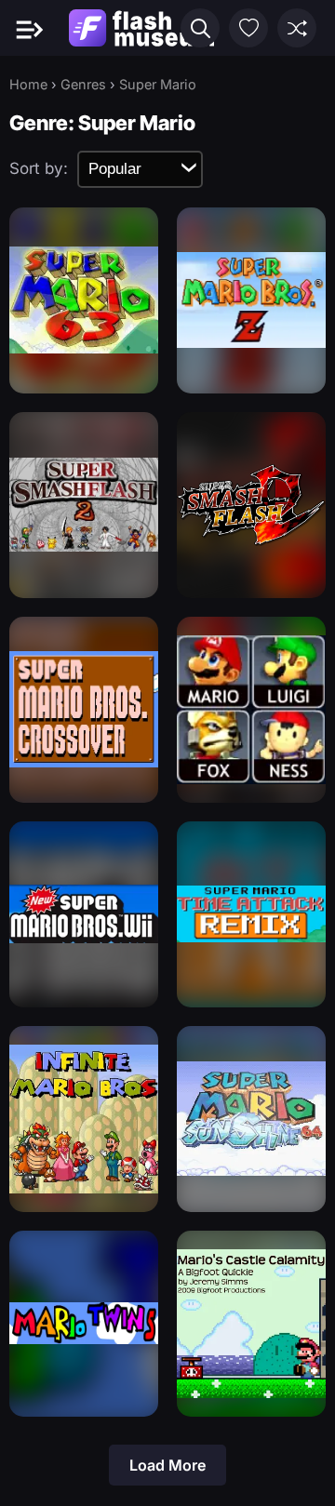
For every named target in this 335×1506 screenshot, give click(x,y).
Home (28, 84)
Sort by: (38, 168)
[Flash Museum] (141, 28)
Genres (83, 84)
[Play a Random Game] (296, 27)
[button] (200, 27)
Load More (167, 1465)
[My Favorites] (248, 27)
